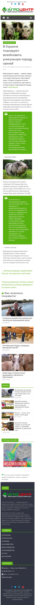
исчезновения (27, 67)
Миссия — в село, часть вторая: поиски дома (22, 414)
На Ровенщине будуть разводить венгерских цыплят (16, 346)
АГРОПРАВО (5, 541)
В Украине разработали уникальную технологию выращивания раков (17, 319)
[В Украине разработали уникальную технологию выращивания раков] (18, 300)
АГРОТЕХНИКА (6, 535)
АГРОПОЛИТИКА (7, 538)
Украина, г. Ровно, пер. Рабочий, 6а (14, 568)
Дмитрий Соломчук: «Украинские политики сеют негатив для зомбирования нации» (22, 404)
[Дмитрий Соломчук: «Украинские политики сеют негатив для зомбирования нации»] (8, 401)
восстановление (17, 67)
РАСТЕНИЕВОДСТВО (8, 550)
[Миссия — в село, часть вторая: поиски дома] (8, 413)
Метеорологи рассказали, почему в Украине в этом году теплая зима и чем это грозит (23, 392)
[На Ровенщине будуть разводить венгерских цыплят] (18, 328)
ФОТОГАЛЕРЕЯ (6, 556)
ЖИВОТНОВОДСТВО (9, 42)
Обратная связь (7, 577)
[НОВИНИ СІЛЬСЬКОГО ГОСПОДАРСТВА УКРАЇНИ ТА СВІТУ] (18, 8)
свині (4, 69)
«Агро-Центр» (13, 87)
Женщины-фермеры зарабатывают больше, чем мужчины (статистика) (17, 272)
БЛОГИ (5, 385)
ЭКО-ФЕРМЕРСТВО (7, 544)
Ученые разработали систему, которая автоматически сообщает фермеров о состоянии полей (17, 285)
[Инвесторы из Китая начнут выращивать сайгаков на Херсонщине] (18, 355)
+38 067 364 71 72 (8, 571)
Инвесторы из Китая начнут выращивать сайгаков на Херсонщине (14, 375)
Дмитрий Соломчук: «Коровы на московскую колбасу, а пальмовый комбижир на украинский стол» (23, 426)
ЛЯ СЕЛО (4, 553)
